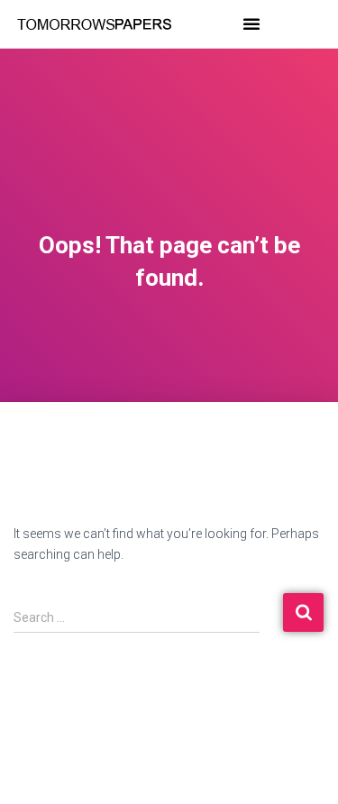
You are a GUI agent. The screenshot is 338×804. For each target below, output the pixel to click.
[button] (251, 23)
